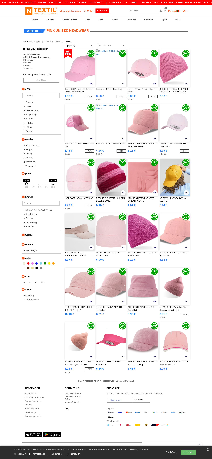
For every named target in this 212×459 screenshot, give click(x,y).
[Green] (45, 263)
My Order (88, 11)
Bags (88, 20)
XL (36, 282)
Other (177, 20)
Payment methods (33, 401)
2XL (42, 282)
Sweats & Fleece (69, 20)
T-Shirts (50, 20)
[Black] (36, 268)
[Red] (28, 263)
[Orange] (53, 263)
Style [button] (27, 89)
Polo (101, 20)
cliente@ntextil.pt (72, 396)
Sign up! (138, 400)
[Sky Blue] (41, 263)
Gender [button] (29, 139)
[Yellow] (49, 263)
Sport (164, 20)
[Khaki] (32, 268)
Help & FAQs (30, 412)
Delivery (28, 405)
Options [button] (29, 244)
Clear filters (41, 80)
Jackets (115, 20)
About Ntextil (30, 393)
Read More (143, 449)
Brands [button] (29, 197)
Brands (35, 20)
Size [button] (27, 276)
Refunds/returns (32, 408)
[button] (161, 11)
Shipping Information (70, 11)
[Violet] (32, 263)
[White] (24, 268)
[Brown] (28, 268)
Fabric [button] (28, 289)
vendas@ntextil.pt (73, 402)
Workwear (148, 20)
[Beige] (24, 263)
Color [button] (28, 258)
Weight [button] (28, 235)
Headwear (131, 20)
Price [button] (28, 173)
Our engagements (33, 416)
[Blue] (36, 263)
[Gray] (41, 268)
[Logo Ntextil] (41, 10)
